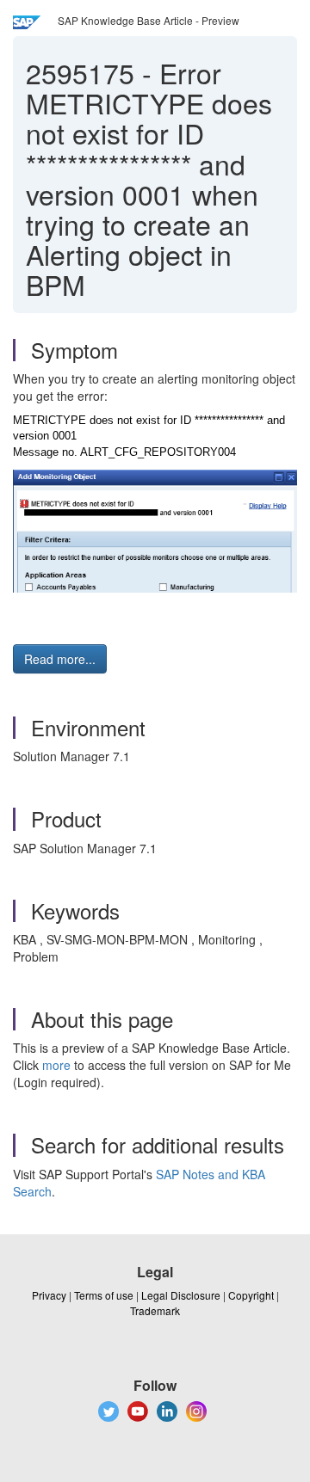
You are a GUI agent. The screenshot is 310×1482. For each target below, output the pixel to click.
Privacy (49, 1295)
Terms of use (103, 1295)
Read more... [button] (60, 658)
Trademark (155, 1310)
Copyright (251, 1295)
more (56, 1064)
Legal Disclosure (180, 1295)
